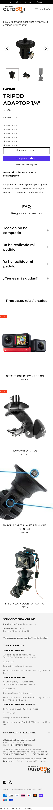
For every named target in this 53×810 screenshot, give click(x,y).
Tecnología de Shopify (33, 789)
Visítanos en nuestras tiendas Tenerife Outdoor (25, 638)
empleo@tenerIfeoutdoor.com (17, 745)
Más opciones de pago (26, 165)
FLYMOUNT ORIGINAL (24, 450)
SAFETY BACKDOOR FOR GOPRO (24, 603)
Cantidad (7, 117)
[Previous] (7, 48)
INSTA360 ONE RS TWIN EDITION (24, 376)
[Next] (45, 48)
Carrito (45, 9)
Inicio (5, 22)
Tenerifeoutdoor (16, 789)
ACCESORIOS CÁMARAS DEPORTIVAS (29, 22)
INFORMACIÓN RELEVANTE (19, 732)
